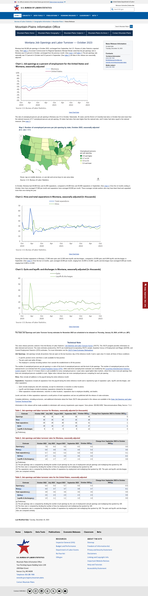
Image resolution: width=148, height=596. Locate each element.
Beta (99, 532)
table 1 (25, 51)
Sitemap (90, 542)
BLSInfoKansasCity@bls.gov (114, 60)
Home (18, 532)
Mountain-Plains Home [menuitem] (25, 33)
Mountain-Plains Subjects (73, 33)
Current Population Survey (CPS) (51, 369)
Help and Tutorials (94, 564)
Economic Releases (72, 532)
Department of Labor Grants (67, 550)
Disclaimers (92, 553)
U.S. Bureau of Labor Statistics (36, 7)
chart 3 (29, 261)
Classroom (88, 532)
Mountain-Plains (58, 21)
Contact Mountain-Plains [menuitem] (122, 33)
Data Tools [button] (38, 15)
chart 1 (71, 53)
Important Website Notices (98, 561)
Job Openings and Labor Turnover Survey (79, 346)
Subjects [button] (26, 15)
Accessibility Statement (96, 568)
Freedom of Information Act (98, 546)
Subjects (28, 532)
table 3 (67, 55)
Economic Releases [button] (68, 15)
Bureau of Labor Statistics (23, 21)
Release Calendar (121, 5)
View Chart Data (74, 112)
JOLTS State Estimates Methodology (80, 350)
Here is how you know (56, 2)
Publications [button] (52, 15)
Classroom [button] (84, 15)
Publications (54, 532)
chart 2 (106, 186)
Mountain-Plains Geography (48, 33)
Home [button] (17, 15)
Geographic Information (42, 21)
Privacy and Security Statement (99, 550)
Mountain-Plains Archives (97, 33)
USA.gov (59, 557)
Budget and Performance (66, 546)
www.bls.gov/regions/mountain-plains (116, 62)
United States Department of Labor (123, 2)
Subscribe (131, 5)
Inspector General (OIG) (65, 542)
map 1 (28, 121)
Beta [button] (94, 15)
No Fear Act (60, 553)
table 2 (79, 53)
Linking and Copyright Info (98, 557)
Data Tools (40, 532)
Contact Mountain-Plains (25, 582)
